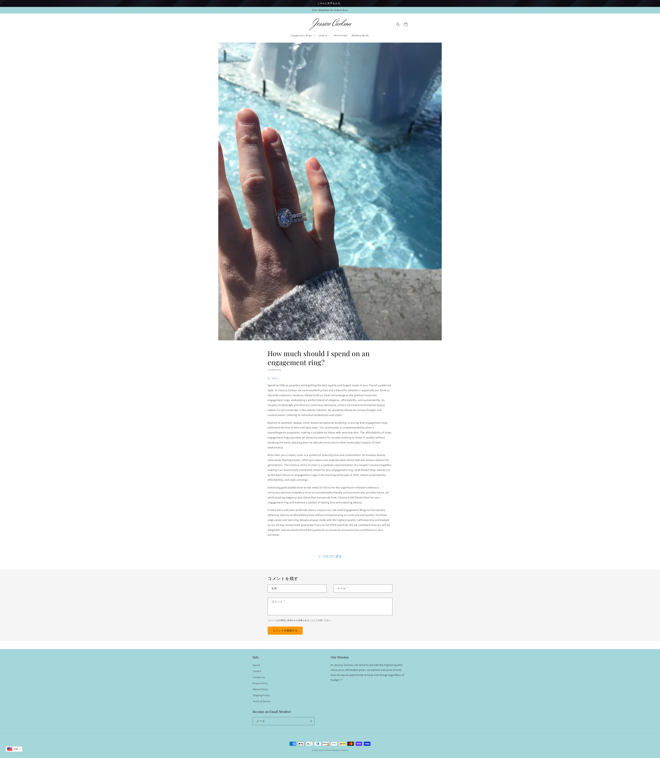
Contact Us (259, 677)
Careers (257, 671)
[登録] (310, 721)
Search (256, 665)
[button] (302, 35)
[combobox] (14, 749)
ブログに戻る (332, 556)
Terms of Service (262, 701)
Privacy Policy (260, 683)
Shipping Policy (261, 695)
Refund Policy (260, 689)
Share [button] (275, 378)
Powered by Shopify (340, 750)
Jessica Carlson (324, 750)
